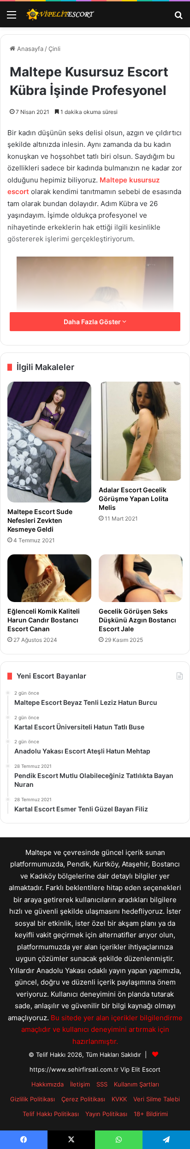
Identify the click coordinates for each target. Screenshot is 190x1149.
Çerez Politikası (83, 1099)
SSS (101, 1084)
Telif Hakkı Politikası (51, 1114)
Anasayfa (29, 48)
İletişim (80, 1084)
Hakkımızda (47, 1084)
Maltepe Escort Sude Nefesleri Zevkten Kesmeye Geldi (39, 520)
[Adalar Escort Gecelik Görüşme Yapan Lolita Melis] (141, 431)
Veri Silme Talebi (156, 1099)
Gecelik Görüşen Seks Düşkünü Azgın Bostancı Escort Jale (137, 620)
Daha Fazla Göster (93, 322)
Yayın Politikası (106, 1114)
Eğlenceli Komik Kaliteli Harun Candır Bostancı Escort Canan (43, 620)
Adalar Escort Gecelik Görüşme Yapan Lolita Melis (133, 498)
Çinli (54, 48)
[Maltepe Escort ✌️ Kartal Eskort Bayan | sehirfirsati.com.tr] (60, 14)
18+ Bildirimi (151, 1114)
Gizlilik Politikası (32, 1099)
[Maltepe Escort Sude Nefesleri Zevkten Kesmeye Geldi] (49, 442)
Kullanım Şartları (136, 1084)
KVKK (119, 1099)
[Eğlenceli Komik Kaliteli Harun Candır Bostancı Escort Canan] (49, 578)
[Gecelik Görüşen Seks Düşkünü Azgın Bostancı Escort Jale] (141, 578)
